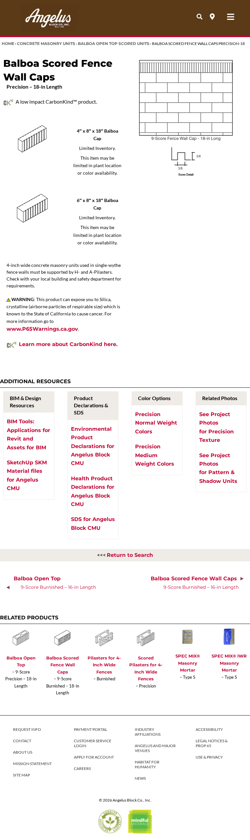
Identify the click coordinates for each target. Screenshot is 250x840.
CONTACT (22, 740)
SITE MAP (21, 775)
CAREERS (82, 768)
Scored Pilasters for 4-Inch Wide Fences (145, 668)
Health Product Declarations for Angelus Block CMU (92, 491)
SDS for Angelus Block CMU (93, 523)
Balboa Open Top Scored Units (113, 43)
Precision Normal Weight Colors (156, 423)
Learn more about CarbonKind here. (68, 344)
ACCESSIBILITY (209, 729)
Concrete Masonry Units (46, 43)
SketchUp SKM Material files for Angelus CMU (27, 475)
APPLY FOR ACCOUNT (94, 757)
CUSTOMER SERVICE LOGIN (92, 743)
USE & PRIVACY (209, 757)
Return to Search (130, 555)
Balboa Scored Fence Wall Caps (195, 582)
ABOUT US (22, 752)
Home (8, 43)
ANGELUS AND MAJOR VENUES (155, 748)
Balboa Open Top (55, 582)
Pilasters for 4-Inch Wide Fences (104, 664)
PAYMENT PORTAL (90, 729)
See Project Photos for (216, 427)
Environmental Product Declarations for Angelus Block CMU (92, 446)
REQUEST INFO (27, 729)
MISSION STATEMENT (32, 763)
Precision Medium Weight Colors (154, 455)
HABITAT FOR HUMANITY (147, 764)
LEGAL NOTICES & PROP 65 (212, 743)
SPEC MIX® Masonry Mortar (187, 663)
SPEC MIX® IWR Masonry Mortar (229, 663)
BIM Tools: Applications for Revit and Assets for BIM (28, 434)
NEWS (140, 778)
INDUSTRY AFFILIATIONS (147, 732)
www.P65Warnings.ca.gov (42, 329)
